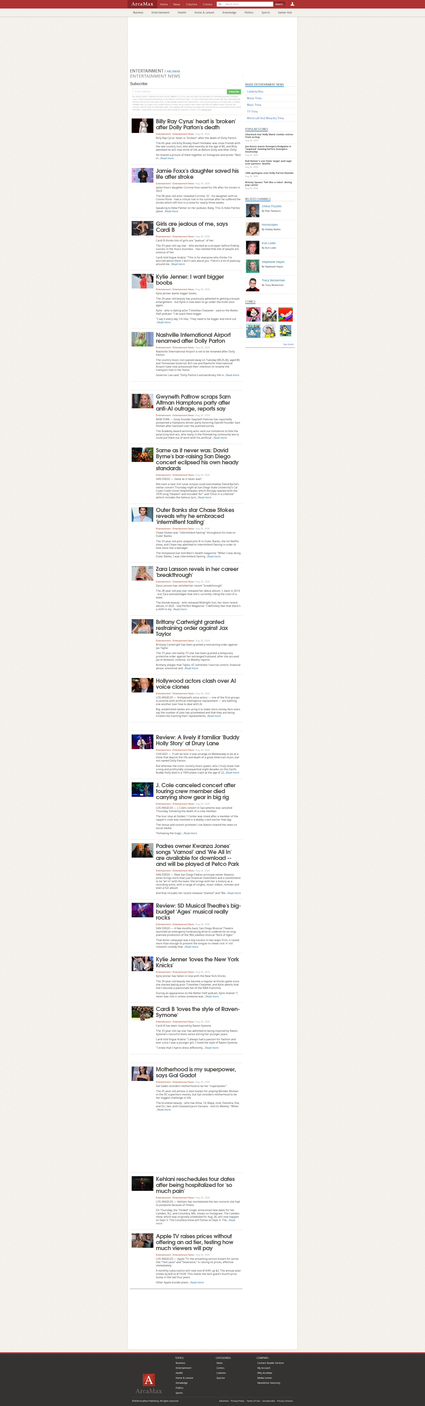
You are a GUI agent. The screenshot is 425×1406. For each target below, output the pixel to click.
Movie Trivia (254, 98)
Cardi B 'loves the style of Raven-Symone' (198, 1011)
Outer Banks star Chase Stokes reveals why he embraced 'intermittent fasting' (195, 515)
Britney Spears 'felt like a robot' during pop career (268, 183)
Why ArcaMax (264, 1372)
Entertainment (161, 12)
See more (288, 344)
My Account (263, 1367)
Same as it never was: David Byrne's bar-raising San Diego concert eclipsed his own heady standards (197, 458)
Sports (266, 12)
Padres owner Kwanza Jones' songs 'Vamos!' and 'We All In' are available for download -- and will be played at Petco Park (197, 854)
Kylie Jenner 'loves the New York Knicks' (197, 961)
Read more (167, 158)
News (219, 1362)
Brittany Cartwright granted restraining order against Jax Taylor (192, 627)
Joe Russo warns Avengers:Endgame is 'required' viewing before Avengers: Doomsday (268, 149)
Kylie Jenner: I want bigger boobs (190, 279)
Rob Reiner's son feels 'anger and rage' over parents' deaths (268, 162)
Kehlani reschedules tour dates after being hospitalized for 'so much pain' (195, 1184)
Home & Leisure (204, 12)
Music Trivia (254, 105)
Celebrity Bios (255, 91)
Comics (220, 1367)
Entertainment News (183, 134)
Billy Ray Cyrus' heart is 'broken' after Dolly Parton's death (196, 123)
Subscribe (234, 92)
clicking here (206, 110)
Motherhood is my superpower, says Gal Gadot (196, 1071)
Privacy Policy (237, 1400)
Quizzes (220, 1377)
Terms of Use (253, 1400)
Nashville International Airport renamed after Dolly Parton (193, 337)
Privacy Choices (285, 1400)
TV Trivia (252, 111)
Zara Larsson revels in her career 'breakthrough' (197, 571)
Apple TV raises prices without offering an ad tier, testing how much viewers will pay (194, 1241)
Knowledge (229, 12)
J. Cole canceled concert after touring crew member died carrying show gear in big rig (195, 790)
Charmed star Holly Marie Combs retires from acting (269, 136)
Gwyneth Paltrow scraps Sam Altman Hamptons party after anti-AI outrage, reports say (193, 402)
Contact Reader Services (270, 1362)
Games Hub (285, 12)
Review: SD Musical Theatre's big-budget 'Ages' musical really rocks (198, 911)
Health (182, 12)
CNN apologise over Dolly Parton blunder (269, 172)
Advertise (224, 1400)
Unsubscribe (268, 1400)
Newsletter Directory (268, 1382)
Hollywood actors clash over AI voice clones (196, 683)
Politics (249, 12)
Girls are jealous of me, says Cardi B (192, 226)
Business (138, 12)
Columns (221, 1372)
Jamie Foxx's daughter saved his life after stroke (197, 173)
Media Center (264, 1377)
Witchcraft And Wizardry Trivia (265, 118)
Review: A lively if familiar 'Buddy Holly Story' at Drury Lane (197, 739)
